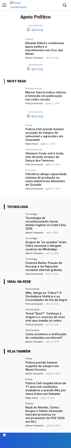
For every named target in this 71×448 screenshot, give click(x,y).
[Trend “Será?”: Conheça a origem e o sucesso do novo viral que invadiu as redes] (13, 315)
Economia (30, 170)
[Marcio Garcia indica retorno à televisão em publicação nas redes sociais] (13, 94)
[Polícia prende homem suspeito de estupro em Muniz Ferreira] (13, 364)
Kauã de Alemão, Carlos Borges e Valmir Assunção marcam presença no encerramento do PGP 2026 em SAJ (45, 414)
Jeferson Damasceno (34, 57)
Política (29, 39)
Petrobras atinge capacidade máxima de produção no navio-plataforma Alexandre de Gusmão (46, 179)
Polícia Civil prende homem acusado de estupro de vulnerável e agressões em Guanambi (44, 134)
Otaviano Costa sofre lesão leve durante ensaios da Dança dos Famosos (44, 157)
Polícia (28, 125)
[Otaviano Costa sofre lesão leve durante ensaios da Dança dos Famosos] (13, 155)
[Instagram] (56, 5)
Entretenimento (33, 88)
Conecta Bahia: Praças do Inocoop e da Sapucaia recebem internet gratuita (43, 266)
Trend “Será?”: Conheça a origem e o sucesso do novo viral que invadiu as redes (45, 317)
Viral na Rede (32, 289)
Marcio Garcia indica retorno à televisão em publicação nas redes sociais (45, 96)
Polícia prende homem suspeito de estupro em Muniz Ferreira (42, 366)
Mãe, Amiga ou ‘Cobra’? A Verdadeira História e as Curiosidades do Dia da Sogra (46, 296)
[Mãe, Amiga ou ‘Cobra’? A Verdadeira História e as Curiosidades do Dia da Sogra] (13, 295)
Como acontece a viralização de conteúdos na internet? (45, 335)
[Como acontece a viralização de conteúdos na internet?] (13, 336)
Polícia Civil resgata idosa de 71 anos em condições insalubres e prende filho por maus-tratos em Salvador (45, 388)
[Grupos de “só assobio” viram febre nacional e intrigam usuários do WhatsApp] (13, 244)
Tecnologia (31, 214)
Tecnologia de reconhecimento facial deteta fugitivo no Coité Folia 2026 (45, 223)
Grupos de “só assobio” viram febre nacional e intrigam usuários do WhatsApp (45, 245)
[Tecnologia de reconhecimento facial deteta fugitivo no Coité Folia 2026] (13, 220)
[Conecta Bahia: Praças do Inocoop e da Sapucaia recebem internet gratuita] (13, 265)
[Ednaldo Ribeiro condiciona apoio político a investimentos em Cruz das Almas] (13, 45)
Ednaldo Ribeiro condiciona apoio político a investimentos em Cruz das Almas (44, 48)
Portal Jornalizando (34, 103)
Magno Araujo (31, 143)
